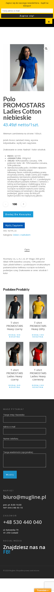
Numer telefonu (10, 438)
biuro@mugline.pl (24, 497)
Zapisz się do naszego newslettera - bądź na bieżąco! (27, 4)
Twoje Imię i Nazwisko (14, 414)
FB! (6, 551)
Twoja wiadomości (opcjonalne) (18, 452)
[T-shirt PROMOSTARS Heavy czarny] (14, 306)
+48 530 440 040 (22, 522)
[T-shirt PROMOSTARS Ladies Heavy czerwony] (38, 354)
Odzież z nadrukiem (21, 235)
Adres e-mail (9, 426)
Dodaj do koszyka (18, 214)
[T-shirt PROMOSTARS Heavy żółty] (38, 306)
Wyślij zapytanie (14, 225)
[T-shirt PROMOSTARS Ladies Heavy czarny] (14, 354)
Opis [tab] (27, 249)
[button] (46, 48)
